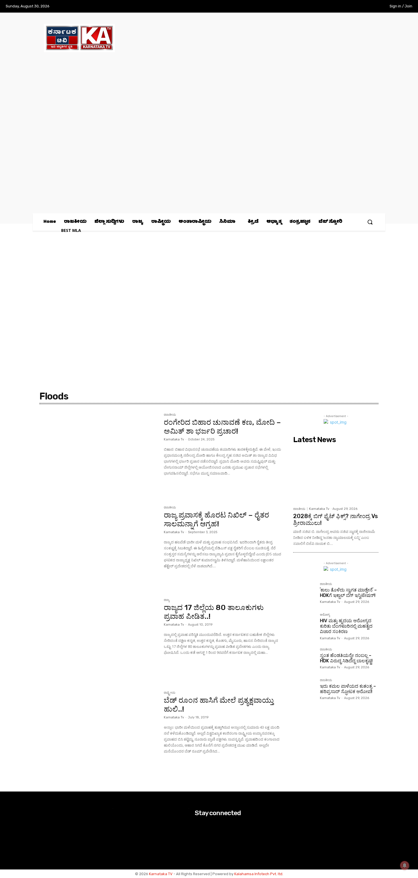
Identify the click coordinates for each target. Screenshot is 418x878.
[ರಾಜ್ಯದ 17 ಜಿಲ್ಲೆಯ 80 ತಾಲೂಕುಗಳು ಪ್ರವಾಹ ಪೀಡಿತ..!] (99, 637)
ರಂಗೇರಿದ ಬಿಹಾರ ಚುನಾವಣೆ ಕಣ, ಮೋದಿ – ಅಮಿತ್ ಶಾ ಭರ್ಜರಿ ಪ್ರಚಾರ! (222, 427)
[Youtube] (369, 7)
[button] (369, 221)
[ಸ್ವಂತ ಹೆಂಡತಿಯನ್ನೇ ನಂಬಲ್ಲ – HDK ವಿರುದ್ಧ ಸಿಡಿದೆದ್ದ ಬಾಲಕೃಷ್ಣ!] (304, 659)
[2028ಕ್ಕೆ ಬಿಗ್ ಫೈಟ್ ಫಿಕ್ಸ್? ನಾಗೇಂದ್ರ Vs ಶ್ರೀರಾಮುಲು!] (335, 475)
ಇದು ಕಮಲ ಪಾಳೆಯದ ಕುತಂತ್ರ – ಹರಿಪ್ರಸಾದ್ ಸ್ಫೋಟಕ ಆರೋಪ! (348, 688)
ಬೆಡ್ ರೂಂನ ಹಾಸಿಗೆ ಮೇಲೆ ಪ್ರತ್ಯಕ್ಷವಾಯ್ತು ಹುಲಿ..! (219, 705)
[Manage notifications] (404, 865)
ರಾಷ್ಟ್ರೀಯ (169, 692)
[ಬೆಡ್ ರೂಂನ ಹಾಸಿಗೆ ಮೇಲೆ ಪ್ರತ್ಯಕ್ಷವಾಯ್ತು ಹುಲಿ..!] (99, 730)
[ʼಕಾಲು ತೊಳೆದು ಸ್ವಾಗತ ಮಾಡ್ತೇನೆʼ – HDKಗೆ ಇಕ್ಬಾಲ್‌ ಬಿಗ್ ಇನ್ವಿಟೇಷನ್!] (304, 593)
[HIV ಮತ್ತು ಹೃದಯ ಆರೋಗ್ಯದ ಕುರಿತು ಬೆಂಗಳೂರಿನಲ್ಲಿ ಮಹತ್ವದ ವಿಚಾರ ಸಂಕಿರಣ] (304, 624)
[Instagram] (346, 7)
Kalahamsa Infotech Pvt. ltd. (258, 874)
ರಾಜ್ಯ (166, 600)
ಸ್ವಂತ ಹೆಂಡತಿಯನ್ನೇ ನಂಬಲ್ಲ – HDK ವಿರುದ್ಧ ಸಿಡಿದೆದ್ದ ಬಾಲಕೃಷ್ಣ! (346, 658)
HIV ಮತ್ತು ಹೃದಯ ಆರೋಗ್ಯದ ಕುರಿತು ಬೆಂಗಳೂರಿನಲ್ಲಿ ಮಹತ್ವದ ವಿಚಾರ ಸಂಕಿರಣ (346, 626)
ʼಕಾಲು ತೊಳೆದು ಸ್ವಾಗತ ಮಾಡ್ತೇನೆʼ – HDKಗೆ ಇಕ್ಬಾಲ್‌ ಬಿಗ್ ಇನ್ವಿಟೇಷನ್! (348, 592)
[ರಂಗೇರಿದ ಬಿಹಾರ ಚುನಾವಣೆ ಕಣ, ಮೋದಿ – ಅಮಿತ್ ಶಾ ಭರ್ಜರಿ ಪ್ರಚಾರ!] (99, 452)
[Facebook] (334, 7)
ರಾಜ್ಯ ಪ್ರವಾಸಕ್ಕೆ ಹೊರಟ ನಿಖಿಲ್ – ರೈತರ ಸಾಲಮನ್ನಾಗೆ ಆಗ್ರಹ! (216, 519)
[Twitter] (358, 7)
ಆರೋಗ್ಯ (325, 615)
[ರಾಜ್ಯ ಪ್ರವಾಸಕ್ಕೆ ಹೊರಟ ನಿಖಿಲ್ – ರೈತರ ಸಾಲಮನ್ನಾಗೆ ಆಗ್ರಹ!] (99, 545)
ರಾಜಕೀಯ (170, 415)
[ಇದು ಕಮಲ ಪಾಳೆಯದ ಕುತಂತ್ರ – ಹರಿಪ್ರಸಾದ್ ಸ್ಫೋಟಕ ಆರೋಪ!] (304, 690)
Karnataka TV (161, 874)
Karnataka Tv (174, 439)
